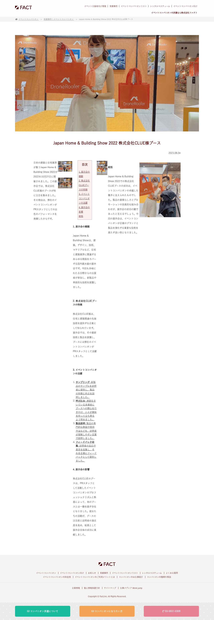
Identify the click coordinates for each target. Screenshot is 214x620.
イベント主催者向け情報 (95, 6)
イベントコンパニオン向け (185, 6)
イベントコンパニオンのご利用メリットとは (95, 577)
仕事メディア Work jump (131, 588)
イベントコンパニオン (46, 573)
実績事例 (114, 6)
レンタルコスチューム (160, 6)
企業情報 (76, 588)
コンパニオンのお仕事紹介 (131, 577)
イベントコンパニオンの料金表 (57, 577)
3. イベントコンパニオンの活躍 (84, 198)
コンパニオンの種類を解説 (159, 577)
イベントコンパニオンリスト (134, 6)
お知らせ (92, 573)
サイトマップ (110, 588)
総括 (81, 216)
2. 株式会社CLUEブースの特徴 (84, 185)
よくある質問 (172, 573)
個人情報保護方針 (92, 588)
